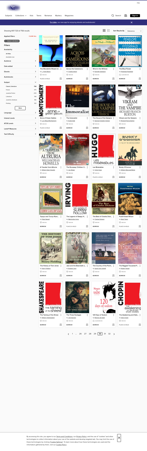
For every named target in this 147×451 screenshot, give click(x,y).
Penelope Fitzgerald (127, 72)
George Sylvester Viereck (102, 121)
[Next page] (114, 334)
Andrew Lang (72, 268)
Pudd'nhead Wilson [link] (126, 217)
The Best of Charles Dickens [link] (102, 217)
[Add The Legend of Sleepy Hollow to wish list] (87, 226)
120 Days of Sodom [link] (100, 315)
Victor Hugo (98, 170)
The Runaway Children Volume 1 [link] (76, 167)
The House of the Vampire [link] (102, 118)
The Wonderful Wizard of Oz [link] (50, 69)
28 (90, 334)
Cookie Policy (61, 445)
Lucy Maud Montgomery (49, 121)
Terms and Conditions (64, 436)
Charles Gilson (72, 72)
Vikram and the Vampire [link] (128, 118)
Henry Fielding (46, 268)
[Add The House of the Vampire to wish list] (113, 128)
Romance (48, 15)
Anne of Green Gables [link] (48, 118)
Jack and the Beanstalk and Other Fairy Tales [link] (76, 266)
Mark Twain (124, 219)
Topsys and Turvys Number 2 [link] (50, 217)
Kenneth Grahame (100, 72)
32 (109, 334)
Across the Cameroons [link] (74, 69)
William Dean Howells (48, 170)
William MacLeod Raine (128, 170)
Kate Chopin (124, 318)
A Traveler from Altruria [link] (48, 167)
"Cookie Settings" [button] (56, 442)
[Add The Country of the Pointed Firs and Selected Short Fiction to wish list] (113, 275)
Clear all (32, 36)
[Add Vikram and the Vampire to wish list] (139, 128)
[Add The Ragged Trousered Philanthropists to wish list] (139, 275)
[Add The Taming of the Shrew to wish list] (60, 325)
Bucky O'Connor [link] (125, 167)
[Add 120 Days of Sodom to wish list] (113, 325)
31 (105, 334)
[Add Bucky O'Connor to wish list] (139, 177)
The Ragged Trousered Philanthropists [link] (129, 266)
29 (95, 334)
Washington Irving (73, 219)
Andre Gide (71, 121)
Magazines (69, 15)
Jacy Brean (71, 170)
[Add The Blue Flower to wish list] (139, 78)
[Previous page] (68, 334)
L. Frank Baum (46, 72)
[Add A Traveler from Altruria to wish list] (60, 177)
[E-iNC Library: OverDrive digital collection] (13, 7)
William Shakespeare (48, 318)
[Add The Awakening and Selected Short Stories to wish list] (139, 325)
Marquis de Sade (100, 318)
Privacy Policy (81, 436)
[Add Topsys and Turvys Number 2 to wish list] (60, 226)
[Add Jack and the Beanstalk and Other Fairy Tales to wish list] (87, 275)
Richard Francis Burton (127, 121)
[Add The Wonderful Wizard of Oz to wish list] (60, 78)
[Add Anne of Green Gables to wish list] (60, 128)
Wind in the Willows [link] (100, 69)
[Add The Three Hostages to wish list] (87, 325)
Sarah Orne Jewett (100, 268)
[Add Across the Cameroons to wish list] (87, 78)
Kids (31, 15)
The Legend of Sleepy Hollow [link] (76, 217)
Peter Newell (46, 219)
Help (138, 3)
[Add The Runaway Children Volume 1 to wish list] (87, 177)
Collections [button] (20, 15)
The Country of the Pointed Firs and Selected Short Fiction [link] (102, 266)
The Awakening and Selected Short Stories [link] (129, 315)
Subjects (8, 15)
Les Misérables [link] (98, 167)
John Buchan (72, 318)
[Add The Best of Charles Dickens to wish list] (113, 226)
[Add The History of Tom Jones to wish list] (60, 275)
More (20, 108)
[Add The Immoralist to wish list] (87, 128)
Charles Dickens (99, 219)
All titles (8, 54)
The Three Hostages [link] (73, 315)
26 (80, 334)
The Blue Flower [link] (125, 69)
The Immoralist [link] (71, 118)
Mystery (58, 15)
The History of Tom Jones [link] (49, 266)
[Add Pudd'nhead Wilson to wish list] (139, 226)
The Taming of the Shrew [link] (49, 315)
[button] (116, 16)
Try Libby (53, 22)
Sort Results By (118, 31)
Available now (10, 57)
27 (85, 334)
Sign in (135, 15)
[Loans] (126, 16)
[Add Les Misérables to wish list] (113, 177)
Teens (38, 15)
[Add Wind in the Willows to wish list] (113, 78)
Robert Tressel (125, 268)
